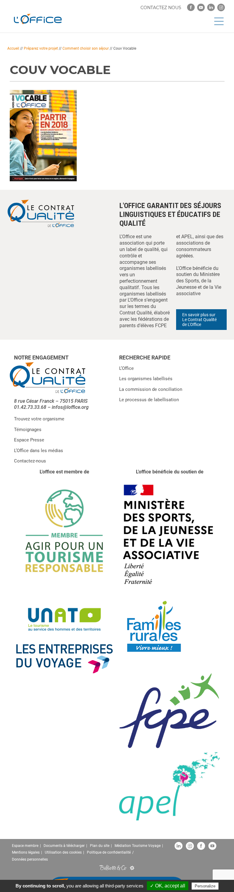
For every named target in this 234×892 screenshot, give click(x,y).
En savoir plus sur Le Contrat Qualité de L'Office (199, 319)
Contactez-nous (30, 461)
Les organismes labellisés (145, 378)
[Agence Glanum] (132, 868)
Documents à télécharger (64, 846)
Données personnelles (30, 859)
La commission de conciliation (150, 389)
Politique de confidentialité (109, 852)
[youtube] (201, 7)
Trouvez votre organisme (39, 419)
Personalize (205, 886)
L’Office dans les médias (38, 450)
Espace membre (25, 846)
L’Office (126, 368)
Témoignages (27, 429)
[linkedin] (211, 7)
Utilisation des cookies (63, 852)
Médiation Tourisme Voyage (138, 846)
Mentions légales (26, 852)
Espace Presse (29, 440)
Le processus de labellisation (149, 399)
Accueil (13, 48)
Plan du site (99, 846)
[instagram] (221, 7)
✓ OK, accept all (167, 885)
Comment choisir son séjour (85, 48)
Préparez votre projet (41, 48)
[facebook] (191, 7)
